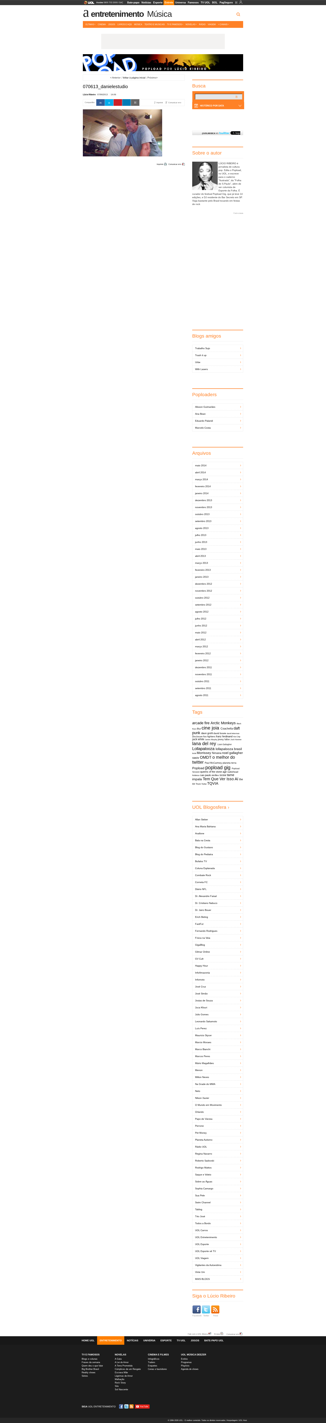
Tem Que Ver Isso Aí (220, 779)
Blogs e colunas (89, 1359)
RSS (131, 1406)
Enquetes (152, 1365)
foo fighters (209, 736)
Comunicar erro (174, 164)
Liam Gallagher (225, 744)
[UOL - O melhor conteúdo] (88, 4)
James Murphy (211, 739)
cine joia (210, 728)
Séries (85, 1376)
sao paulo (205, 775)
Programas (186, 1362)
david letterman (233, 733)
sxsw (223, 775)
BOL (215, 2)
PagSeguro (226, 2)
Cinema (102, 24)
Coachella (227, 728)
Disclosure (197, 736)
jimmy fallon (224, 739)
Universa (180, 2)
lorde (194, 753)
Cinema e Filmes (158, 1354)
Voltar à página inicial (134, 77)
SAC (121, 2)
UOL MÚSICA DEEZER (193, 1354)
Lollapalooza (203, 748)
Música (159, 14)
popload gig (217, 767)
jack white (198, 739)
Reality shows (88, 1372)
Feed (215, 1315)
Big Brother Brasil (90, 1369)
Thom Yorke (201, 784)
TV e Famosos (174, 24)
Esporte (157, 2)
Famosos (193, 2)
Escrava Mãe (121, 1372)
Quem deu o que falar (92, 1365)
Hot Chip (236, 737)
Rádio (202, 24)
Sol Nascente (121, 1389)
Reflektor (196, 775)
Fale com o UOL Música (198, 1334)
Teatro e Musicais (154, 24)
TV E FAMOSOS (90, 1354)
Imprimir (160, 164)
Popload (198, 768)
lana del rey (204, 743)
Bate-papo (133, 2)
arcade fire (201, 723)
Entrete (169, 2)
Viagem (212, 24)
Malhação (119, 1379)
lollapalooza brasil (229, 749)
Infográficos (153, 1359)
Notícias (146, 2)
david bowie (219, 733)
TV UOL (205, 2)
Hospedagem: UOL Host (237, 1420)
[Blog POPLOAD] (163, 62)
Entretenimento (117, 14)
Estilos (184, 1359)
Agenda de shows (189, 1369)
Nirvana (216, 752)
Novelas (190, 24)
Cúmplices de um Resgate (128, 1369)
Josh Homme (235, 739)
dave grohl (207, 733)
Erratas (217, 1334)
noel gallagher (232, 753)
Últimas (89, 24)
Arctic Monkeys (223, 723)
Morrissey (204, 753)
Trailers (151, 1362)
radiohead (232, 771)
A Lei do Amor (122, 1362)
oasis (195, 757)
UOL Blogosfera (209, 807)
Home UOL (88, 1340)
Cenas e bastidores (157, 1369)
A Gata (118, 1359)
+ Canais (222, 24)
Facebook (197, 1315)
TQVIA (212, 783)
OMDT (205, 757)
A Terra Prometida (123, 1365)
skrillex (215, 775)
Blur (199, 728)
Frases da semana (91, 1362)
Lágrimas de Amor (124, 1376)
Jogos (111, 24)
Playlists (185, 1365)
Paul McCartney (213, 763)
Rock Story (120, 1382)
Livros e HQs (124, 24)
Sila (117, 1386)
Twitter (206, 1315)
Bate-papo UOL (214, 1340)
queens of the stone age (213, 771)
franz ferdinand (224, 736)
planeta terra (229, 762)
